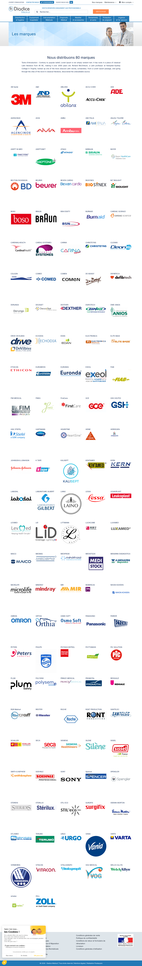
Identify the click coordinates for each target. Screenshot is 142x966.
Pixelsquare (98, 963)
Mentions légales (79, 963)
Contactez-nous (32, 2)
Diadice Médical (52, 963)
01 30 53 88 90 (48, 2)
